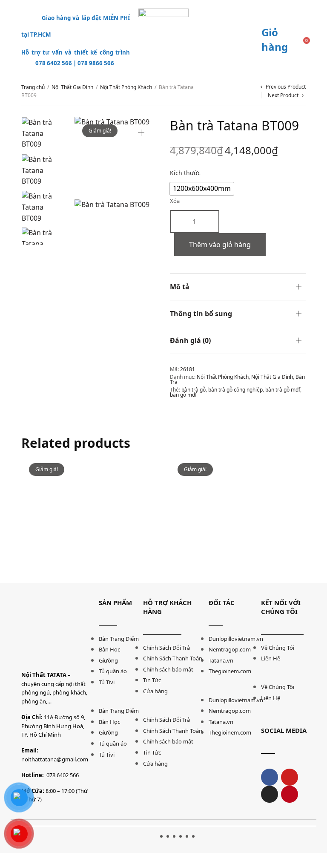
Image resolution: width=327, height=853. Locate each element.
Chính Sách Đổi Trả (166, 647)
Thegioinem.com (230, 671)
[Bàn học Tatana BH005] (89, 523)
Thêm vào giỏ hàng (220, 244)
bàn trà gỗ (193, 389)
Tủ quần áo (113, 671)
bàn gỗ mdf (183, 394)
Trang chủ (33, 87)
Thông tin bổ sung (201, 313)
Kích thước (185, 173)
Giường (108, 660)
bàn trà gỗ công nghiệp (235, 389)
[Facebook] (269, 777)
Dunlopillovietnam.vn (236, 639)
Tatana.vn (221, 660)
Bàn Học (109, 649)
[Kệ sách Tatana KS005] (238, 525)
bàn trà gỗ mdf (282, 389)
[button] (116, 700)
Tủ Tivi (107, 682)
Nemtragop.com (230, 649)
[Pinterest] (289, 794)
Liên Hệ (270, 658)
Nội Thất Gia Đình (72, 87)
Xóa (175, 201)
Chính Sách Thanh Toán (172, 658)
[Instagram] (269, 794)
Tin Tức (152, 680)
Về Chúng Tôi (277, 647)
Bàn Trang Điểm (119, 639)
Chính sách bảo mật (168, 669)
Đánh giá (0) (190, 340)
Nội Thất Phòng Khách (126, 87)
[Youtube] (289, 777)
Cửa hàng (155, 691)
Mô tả (179, 286)
